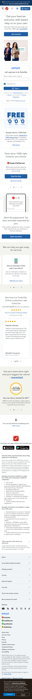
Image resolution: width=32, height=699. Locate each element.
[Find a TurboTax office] (17, 8)
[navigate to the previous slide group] (10, 187)
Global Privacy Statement (18, 683)
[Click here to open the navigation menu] (3, 8)
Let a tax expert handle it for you (19, 3)
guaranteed (23, 29)
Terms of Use (7, 674)
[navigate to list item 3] (18, 187)
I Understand (9, 694)
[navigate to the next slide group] (21, 187)
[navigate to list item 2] (16, 187)
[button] (16, 542)
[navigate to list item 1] (14, 187)
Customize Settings (23, 695)
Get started (16, 145)
